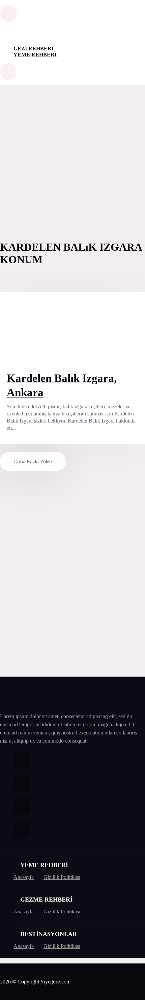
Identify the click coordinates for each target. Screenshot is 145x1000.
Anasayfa (23, 877)
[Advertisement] (72, 161)
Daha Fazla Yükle (33, 461)
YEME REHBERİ (35, 55)
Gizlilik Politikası (62, 877)
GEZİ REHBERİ (33, 48)
